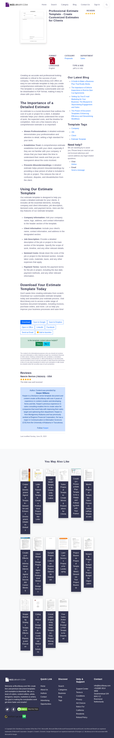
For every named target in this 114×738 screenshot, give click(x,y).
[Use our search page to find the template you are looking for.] (106, 4)
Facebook (50, 327)
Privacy (79, 699)
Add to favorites (45, 332)
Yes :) (39, 344)
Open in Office (27, 327)
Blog (74, 5)
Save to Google (39, 322)
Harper (45, 428)
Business (62, 693)
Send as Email (27, 332)
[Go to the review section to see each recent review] (90, 13)
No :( (47, 344)
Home (44, 5)
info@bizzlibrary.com (102, 686)
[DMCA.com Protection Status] (28, 709)
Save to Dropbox (55, 322)
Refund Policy (81, 717)
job (72, 132)
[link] (7, 709)
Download (26, 322)
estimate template (78, 139)
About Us (44, 690)
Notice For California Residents (80, 710)
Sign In (97, 5)
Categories (62, 690)
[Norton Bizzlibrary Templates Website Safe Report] (15, 716)
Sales (82, 58)
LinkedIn (39, 327)
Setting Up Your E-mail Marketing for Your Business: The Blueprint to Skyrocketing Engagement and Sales (81, 102)
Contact (44, 697)
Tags (60, 700)
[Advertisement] (71, 38)
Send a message (78, 170)
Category (64, 5)
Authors (44, 693)
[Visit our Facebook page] (13, 709)
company (75, 128)
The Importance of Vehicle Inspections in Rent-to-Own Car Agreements (82, 90)
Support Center (82, 689)
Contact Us (85, 5)
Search (54, 5)
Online (74, 164)
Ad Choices (80, 703)
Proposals (69, 58)
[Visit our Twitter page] (7, 709)
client (73, 135)
